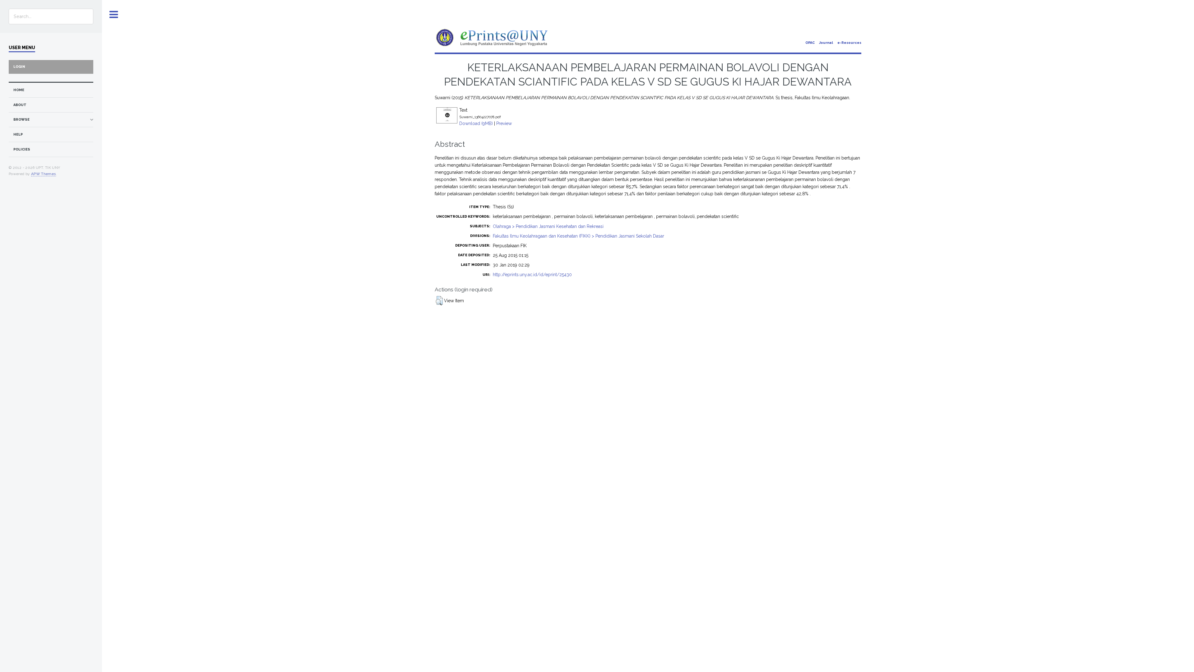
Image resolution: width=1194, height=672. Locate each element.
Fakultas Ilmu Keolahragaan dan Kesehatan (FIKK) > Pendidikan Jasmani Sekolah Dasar (578, 236)
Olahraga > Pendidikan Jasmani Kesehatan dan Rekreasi (548, 226)
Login (19, 67)
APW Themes (43, 174)
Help (18, 134)
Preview (504, 123)
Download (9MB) (476, 123)
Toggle (114, 15)
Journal (826, 43)
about (19, 105)
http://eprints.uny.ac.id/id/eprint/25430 (532, 274)
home (18, 90)
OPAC (810, 43)
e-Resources (849, 43)
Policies (21, 149)
